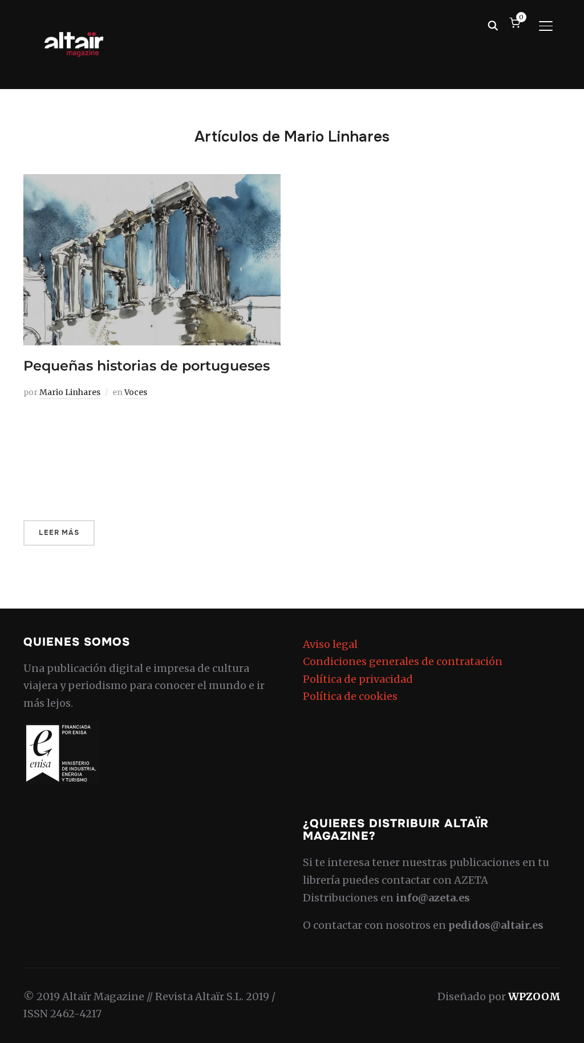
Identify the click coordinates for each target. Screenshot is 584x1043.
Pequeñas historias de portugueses (146, 365)
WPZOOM (534, 996)
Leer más (59, 532)
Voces (135, 392)
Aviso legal (330, 644)
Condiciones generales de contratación (402, 661)
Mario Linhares (69, 392)
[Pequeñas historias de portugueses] (152, 182)
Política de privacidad (358, 679)
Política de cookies (350, 696)
